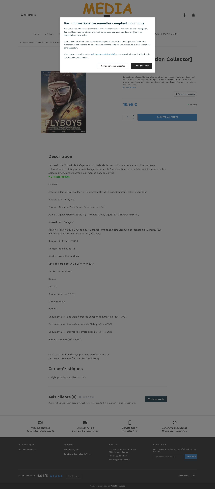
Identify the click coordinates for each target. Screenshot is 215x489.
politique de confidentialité (103, 54)
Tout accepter (142, 66)
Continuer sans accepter (113, 66)
